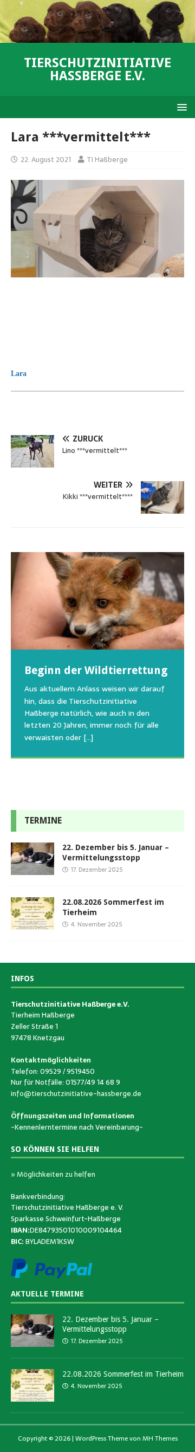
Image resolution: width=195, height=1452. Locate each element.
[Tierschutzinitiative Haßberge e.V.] (97, 37)
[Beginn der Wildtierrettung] (97, 601)
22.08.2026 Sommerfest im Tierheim (123, 1374)
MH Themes (160, 1438)
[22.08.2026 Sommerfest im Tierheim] (32, 924)
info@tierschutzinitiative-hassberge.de (76, 1093)
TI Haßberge (107, 159)
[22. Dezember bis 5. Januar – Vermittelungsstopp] (32, 869)
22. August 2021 (46, 159)
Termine (43, 820)
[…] (49, 777)
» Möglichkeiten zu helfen (53, 1174)
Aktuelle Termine (47, 1293)
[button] (180, 106)
